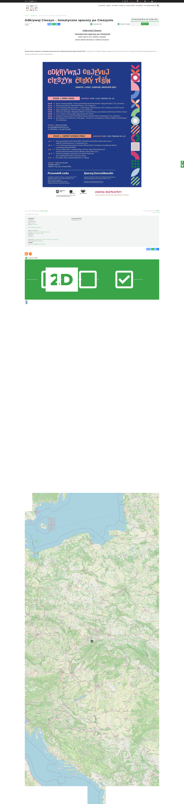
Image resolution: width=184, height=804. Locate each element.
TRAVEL (33, 1)
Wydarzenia (31, 236)
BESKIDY (27, 1)
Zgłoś (157, 210)
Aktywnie (115, 5)
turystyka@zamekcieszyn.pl (38, 244)
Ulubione (148, 1)
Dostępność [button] (132, 1)
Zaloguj (154, 1)
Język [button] (141, 1)
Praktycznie (130, 5)
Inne (80, 220)
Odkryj (108, 5)
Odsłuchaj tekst (97, 24)
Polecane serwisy (150, 5)
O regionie (101, 5)
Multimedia (139, 5)
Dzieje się (122, 5)
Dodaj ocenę (44, 210)
